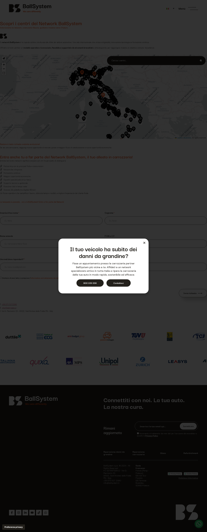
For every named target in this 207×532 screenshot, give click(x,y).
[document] (103, 266)
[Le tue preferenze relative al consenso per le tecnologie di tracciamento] (13, 527)
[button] (144, 242)
